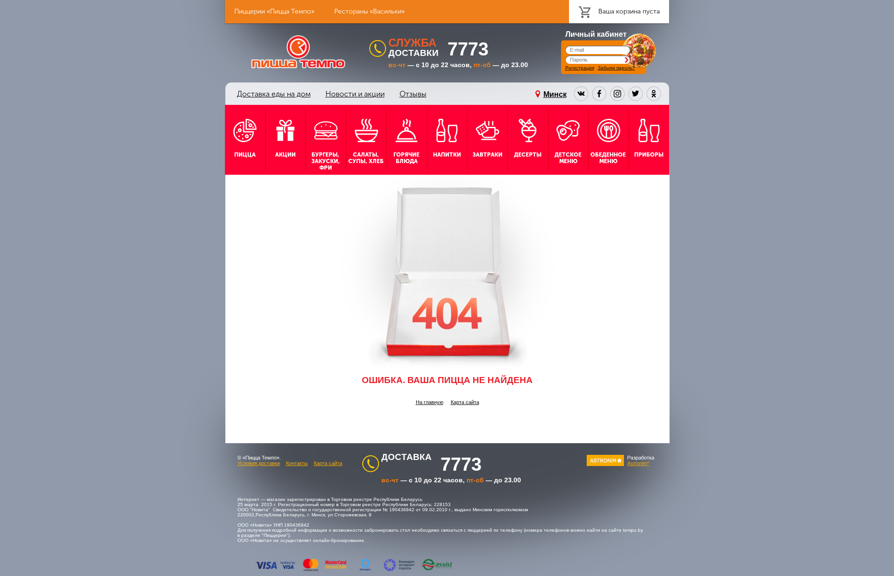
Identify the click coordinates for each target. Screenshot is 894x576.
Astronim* (638, 463)
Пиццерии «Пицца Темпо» (274, 11)
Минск (555, 94)
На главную (429, 402)
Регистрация (579, 67)
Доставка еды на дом (274, 93)
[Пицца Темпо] (298, 51)
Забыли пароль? (616, 67)
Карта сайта (465, 402)
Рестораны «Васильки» (369, 11)
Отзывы (413, 93)
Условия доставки (258, 463)
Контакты (297, 463)
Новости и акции (355, 93)
